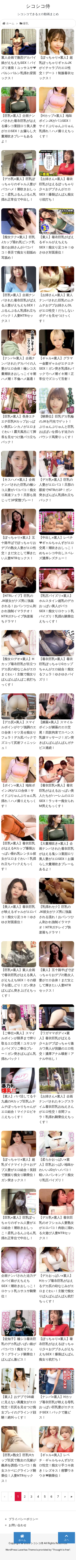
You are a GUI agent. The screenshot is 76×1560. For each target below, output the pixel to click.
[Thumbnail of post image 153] (56, 828)
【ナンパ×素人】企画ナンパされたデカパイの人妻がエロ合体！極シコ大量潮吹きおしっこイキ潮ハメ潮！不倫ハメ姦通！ (18, 368)
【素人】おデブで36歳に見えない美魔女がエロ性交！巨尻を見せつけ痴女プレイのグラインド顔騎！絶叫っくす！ (18, 1407)
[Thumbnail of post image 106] (56, 1381)
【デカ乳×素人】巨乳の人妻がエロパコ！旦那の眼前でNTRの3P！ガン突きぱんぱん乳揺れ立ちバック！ (56, 490)
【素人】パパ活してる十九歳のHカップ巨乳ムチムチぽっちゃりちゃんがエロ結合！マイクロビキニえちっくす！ (18, 1106)
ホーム (10, 23)
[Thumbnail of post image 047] (18, 1144)
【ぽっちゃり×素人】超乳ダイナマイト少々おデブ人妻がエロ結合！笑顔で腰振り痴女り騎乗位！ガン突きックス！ (18, 1169)
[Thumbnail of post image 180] (18, 828)
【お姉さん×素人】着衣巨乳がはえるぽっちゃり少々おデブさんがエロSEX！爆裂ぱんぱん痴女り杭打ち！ (56, 189)
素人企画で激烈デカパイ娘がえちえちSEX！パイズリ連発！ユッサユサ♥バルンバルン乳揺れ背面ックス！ (18, 67)
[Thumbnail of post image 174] (18, 1017)
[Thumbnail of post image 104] (18, 279)
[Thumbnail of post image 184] (18, 643)
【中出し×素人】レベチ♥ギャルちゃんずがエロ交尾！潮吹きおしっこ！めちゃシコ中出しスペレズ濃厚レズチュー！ (56, 547)
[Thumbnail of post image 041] (56, 401)
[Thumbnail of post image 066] (56, 100)
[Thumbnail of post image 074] (18, 401)
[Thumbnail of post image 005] (18, 464)
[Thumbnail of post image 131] (56, 342)
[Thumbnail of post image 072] (18, 580)
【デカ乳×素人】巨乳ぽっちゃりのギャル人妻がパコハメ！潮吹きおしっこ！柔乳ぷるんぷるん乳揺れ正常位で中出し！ (18, 189)
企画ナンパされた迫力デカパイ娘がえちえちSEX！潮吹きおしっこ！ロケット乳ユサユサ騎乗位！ (18, 1286)
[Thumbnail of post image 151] (18, 522)
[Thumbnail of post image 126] (18, 100)
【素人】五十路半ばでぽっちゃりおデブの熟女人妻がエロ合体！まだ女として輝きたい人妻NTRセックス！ (56, 980)
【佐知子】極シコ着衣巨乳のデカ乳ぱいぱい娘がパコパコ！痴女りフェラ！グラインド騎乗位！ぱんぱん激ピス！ (18, 1349)
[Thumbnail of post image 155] (56, 1323)
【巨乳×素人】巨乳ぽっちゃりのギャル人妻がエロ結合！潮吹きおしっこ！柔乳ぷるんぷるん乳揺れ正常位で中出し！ (18, 1227)
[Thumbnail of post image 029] (18, 891)
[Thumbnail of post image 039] (18, 42)
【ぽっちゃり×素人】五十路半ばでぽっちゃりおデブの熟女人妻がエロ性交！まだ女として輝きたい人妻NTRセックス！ (18, 547)
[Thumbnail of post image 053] (18, 1202)
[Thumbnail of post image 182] (56, 163)
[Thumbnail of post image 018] (56, 580)
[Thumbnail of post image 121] (56, 279)
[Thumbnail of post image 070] (18, 954)
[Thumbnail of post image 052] (56, 643)
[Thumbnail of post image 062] (18, 770)
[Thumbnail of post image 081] (56, 954)
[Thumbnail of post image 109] (56, 1439)
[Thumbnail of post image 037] (18, 1439)
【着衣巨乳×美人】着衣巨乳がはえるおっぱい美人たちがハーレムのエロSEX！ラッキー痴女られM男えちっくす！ (56, 795)
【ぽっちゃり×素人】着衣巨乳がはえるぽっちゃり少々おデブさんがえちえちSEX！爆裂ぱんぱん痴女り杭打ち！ (56, 1349)
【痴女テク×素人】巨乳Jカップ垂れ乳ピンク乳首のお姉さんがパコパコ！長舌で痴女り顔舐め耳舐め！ (18, 247)
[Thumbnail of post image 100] (18, 706)
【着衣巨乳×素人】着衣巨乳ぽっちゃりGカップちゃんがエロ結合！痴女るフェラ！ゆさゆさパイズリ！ (56, 669)
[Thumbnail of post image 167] (56, 1081)
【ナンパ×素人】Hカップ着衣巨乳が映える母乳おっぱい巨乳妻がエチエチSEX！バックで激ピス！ (56, 1407)
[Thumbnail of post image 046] (56, 221)
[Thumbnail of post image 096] (56, 1017)
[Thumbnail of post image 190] (18, 1260)
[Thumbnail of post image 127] (18, 1323)
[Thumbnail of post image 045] (56, 1144)
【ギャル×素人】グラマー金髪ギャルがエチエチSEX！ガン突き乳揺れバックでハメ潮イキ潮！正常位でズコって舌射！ (56, 368)
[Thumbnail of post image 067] (18, 221)
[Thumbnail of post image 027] (56, 42)
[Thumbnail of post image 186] (56, 522)
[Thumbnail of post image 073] (18, 1081)
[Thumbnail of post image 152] (18, 1381)
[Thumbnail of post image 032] (56, 770)
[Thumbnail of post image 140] (56, 1202)
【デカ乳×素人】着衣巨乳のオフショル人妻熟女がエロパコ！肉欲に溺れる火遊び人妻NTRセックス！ (56, 1227)
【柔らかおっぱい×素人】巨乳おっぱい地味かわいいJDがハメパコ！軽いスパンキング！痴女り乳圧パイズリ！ (56, 1169)
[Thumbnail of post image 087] (18, 342)
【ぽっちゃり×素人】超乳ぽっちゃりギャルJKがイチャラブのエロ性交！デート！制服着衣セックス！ (56, 67)
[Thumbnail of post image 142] (18, 163)
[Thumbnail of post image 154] (56, 706)
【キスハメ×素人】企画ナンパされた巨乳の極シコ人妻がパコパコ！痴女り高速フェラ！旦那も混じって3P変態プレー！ (18, 490)
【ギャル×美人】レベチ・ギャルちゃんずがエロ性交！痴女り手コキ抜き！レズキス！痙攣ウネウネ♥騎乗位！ (56, 1465)
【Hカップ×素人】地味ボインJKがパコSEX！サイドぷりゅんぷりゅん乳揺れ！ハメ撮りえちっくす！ (56, 126)
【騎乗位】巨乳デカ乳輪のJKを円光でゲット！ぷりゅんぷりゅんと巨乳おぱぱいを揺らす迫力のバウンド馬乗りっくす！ (56, 426)
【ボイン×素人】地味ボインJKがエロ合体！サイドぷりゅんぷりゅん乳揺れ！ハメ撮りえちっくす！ (18, 795)
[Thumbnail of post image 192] (56, 891)
